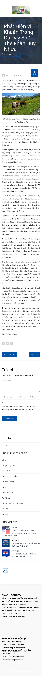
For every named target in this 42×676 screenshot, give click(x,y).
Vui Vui (8, 75)
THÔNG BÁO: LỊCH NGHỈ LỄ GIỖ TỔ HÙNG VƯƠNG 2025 (26, 544)
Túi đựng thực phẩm (9, 476)
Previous (10, 354)
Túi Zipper (6, 514)
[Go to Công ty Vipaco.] (2, 54)
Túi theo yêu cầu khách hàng (12, 503)
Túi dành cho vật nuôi (10, 471)
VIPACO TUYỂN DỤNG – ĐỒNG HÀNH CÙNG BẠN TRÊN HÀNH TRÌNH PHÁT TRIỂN (19, 533)
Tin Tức (5, 445)
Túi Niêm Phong (8, 481)
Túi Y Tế (5, 509)
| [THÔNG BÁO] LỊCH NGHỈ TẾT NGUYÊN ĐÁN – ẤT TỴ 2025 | (24, 555)
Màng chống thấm (8, 465)
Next (33, 354)
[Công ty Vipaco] (21, 10)
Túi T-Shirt (6, 498)
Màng (4, 460)
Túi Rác (4, 487)
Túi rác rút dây (7, 492)
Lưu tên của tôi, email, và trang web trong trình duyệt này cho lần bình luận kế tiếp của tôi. (20, 407)
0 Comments (18, 75)
